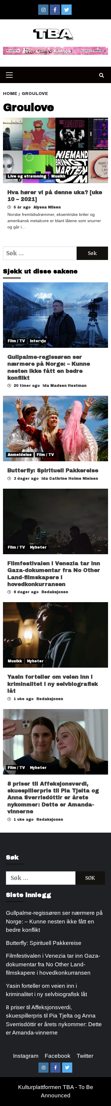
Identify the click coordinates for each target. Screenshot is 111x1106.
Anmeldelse (20, 455)
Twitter (85, 1056)
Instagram (25, 1056)
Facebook (57, 1056)
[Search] (101, 75)
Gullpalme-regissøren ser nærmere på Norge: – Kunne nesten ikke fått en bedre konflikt (54, 921)
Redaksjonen (54, 592)
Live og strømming (27, 176)
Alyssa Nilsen (47, 207)
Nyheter (38, 547)
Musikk (58, 176)
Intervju (38, 341)
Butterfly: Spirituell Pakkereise (53, 470)
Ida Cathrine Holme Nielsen (69, 478)
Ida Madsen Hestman (64, 386)
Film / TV (16, 341)
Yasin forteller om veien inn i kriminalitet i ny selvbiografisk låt (52, 684)
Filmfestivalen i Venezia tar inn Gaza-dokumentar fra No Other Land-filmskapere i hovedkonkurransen (53, 964)
